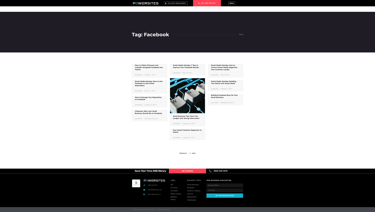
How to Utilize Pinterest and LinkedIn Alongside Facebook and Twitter (149, 67)
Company (200, 9)
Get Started (233, 9)
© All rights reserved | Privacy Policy (144, 209)
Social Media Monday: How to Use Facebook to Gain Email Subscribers (148, 83)
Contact (212, 9)
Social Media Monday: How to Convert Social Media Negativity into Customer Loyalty (224, 67)
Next (194, 153)
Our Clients (186, 9)
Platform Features (146, 9)
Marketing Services (168, 9)
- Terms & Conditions (163, 209)
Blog (221, 9)
